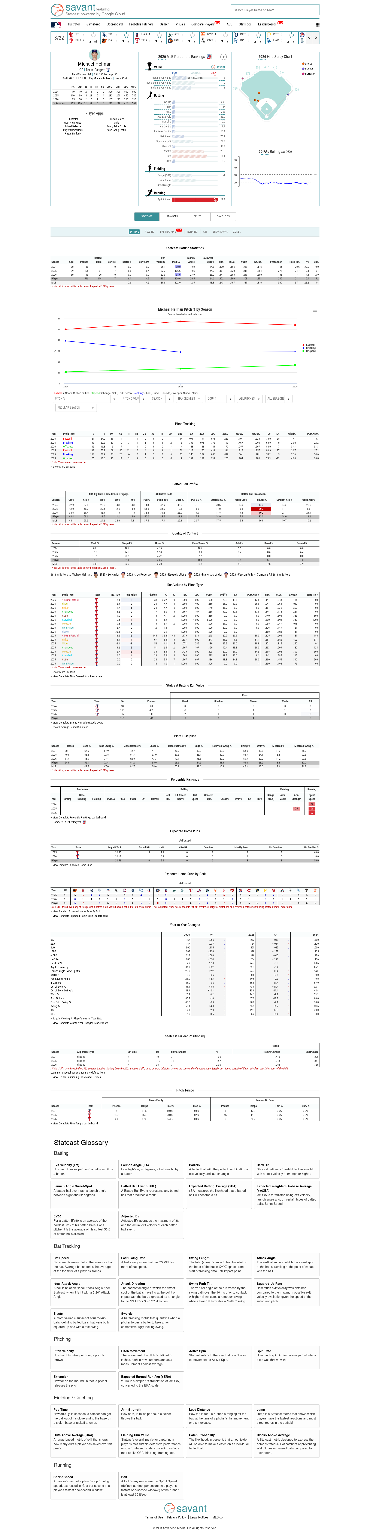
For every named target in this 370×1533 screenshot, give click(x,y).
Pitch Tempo (185, 1090)
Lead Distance (199, 1409)
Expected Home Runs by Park (185, 874)
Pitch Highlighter (73, 122)
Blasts (58, 1313)
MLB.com (218, 1517)
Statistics (245, 24)
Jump (261, 1409)
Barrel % (55, 974)
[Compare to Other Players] (209, 55)
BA (52, 939)
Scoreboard (115, 24)
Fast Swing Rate (133, 1258)
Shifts (116, 122)
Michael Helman (95, 64)
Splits (197, 216)
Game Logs (223, 216)
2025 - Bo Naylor (109, 574)
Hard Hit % (56, 963)
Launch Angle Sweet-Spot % (65, 971)
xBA (53, 943)
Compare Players (203, 24)
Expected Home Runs (185, 831)
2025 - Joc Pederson (139, 574)
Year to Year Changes (185, 925)
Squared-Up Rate (269, 1283)
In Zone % (56, 982)
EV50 (57, 1216)
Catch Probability (202, 1435)
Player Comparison (73, 129)
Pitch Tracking (185, 424)
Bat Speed (61, 1258)
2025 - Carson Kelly (241, 574)
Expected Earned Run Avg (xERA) (146, 1376)
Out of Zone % (58, 986)
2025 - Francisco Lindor (208, 574)
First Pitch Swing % (61, 1002)
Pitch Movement (133, 1351)
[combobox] (275, 9)
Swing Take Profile (116, 126)
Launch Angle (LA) (135, 1165)
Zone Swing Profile (116, 129)
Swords (127, 1313)
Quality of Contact (185, 533)
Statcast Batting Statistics (185, 248)
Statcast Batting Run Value (185, 685)
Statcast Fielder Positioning (185, 1036)
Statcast (146, 216)
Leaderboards (270, 24)
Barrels (194, 1165)
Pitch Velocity (64, 1351)
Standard (172, 216)
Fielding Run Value (135, 1435)
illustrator (74, 24)
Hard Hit (263, 1165)
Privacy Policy (177, 1517)
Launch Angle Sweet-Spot (73, 1186)
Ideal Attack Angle (67, 1283)
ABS (230, 24)
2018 (71, 78)
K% (52, 1010)
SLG (53, 947)
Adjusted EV (130, 1216)
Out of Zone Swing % (62, 990)
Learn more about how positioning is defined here (78, 1072)
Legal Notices (199, 1517)
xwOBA (54, 959)
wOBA (54, 955)
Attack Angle (266, 1258)
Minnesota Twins (103, 78)
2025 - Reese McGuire (173, 574)
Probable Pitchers (141, 24)
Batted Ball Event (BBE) (138, 1186)
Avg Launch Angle (60, 978)
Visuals (180, 24)
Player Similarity (73, 133)
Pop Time (61, 1409)
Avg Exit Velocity (59, 967)
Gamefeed (93, 24)
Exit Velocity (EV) (66, 1165)
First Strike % (57, 998)
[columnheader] (58, 260)
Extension (61, 1376)
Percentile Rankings (185, 779)
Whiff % (55, 994)
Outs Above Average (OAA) (73, 1435)
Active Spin (197, 1351)
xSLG (53, 951)
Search (164, 24)
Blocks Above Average (273, 1435)
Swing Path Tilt (200, 1283)
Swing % (55, 1006)
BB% (53, 1014)
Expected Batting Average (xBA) (212, 1186)
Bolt (124, 1477)
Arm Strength (131, 1409)
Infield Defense (73, 126)
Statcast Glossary (81, 1142)
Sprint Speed (63, 1477)
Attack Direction (133, 1283)
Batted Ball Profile (185, 484)
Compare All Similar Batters (273, 574)
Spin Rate (264, 1351)
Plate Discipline (185, 736)
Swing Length (199, 1258)
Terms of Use (154, 1517)
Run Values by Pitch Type (185, 585)
